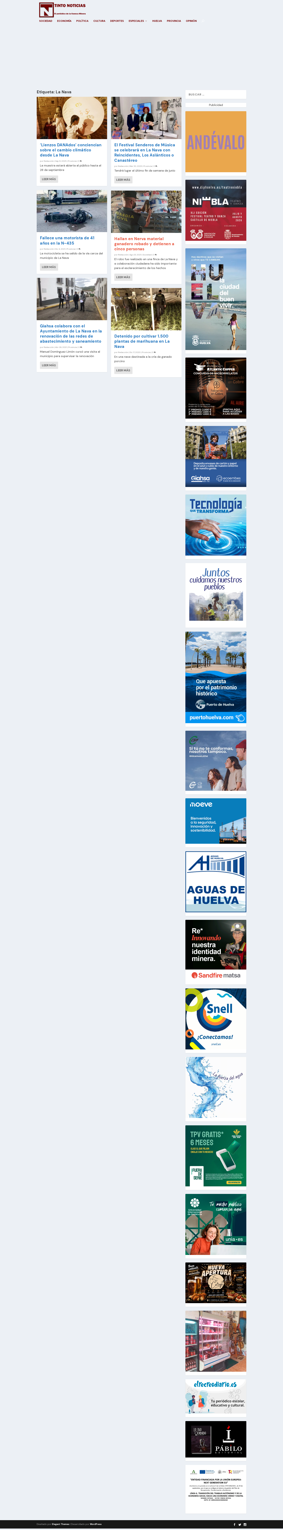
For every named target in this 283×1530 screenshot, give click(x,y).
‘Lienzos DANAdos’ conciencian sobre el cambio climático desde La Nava (71, 150)
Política (82, 21)
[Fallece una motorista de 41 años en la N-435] (72, 211)
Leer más (49, 179)
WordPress (96, 1524)
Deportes (117, 21)
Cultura (99, 21)
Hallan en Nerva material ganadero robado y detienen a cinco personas (144, 243)
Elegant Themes (60, 1524)
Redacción (49, 161)
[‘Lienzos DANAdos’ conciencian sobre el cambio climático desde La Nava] (72, 118)
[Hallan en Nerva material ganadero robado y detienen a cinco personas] (146, 212)
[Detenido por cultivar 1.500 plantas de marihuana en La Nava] (146, 309)
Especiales (136, 21)
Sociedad (45, 21)
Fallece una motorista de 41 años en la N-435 (67, 240)
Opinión (191, 21)
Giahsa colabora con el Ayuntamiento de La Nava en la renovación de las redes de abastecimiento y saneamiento (71, 333)
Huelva (157, 21)
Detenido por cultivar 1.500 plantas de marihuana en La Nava (142, 341)
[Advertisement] (141, 59)
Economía (64, 21)
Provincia (174, 21)
